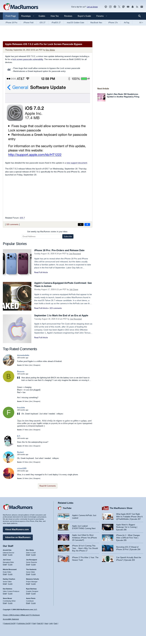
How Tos (55, 16)
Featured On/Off (9, 623)
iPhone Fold (28, 22)
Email (5, 555)
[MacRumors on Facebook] (114, 6)
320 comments (12, 224)
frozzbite (21, 407)
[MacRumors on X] (119, 6)
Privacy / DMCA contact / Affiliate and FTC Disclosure (21, 615)
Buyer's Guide (84, 16)
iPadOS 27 (56, 22)
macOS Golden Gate (75, 22)
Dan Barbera (7, 589)
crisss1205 (21, 468)
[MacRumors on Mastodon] (123, 6)
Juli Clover (73, 289)
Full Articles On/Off (23, 623)
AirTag (126, 22)
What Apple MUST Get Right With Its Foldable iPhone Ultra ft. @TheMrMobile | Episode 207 (129, 516)
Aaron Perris (30, 598)
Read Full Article (41, 272)
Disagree (37, 365)
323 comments (56, 308)
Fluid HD (40, 623)
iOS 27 (42, 22)
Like (30, 365)
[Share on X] (81, 224)
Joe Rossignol (75, 254)
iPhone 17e (113, 22)
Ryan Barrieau (31, 589)
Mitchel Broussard (10, 569)
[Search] (140, 16)
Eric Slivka (50, 50)
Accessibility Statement (11, 619)
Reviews (68, 16)
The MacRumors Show (121, 508)
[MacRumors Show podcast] (105, 6)
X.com (10, 555)
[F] (8, 418)
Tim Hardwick (31, 569)
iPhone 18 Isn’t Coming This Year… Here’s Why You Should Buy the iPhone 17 (85, 548)
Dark (55, 623)
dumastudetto (23, 355)
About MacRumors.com (17, 529)
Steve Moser (7, 598)
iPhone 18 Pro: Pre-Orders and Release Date (59, 250)
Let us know (92, 7)
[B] (8, 381)
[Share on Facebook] (87, 224)
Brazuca (20, 371)
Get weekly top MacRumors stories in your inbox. (47, 232)
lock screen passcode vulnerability (27, 59)
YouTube (67, 508)
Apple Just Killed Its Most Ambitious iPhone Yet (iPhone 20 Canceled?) (84, 537)
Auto (46, 623)
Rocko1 (20, 452)
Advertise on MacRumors (18, 537)
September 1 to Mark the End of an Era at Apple (61, 315)
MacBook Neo (96, 22)
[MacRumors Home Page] (20, 6)
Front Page (11, 16)
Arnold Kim (7, 550)
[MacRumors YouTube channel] (128, 6)
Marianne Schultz (32, 579)
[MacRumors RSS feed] (137, 6)
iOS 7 (22, 218)
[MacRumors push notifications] (132, 6)
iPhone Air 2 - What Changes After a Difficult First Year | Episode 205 (128, 537)
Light (51, 623)
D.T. (19, 436)
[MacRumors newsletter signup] (141, 6)
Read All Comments (47, 486)
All (141, 22)
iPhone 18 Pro (11, 22)
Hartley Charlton (9, 579)
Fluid (34, 623)
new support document (76, 163)
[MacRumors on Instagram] (110, 6)
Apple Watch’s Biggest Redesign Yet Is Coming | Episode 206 (126, 527)
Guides (41, 16)
